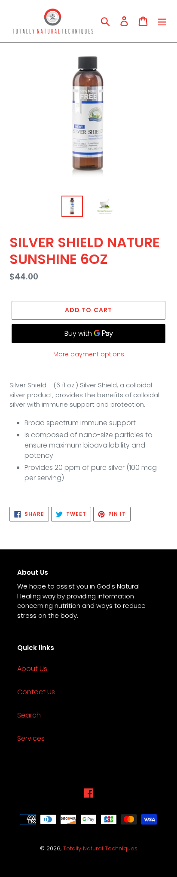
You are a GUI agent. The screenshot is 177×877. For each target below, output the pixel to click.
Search (29, 715)
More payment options (88, 354)
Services (31, 738)
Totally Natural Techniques (100, 848)
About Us (32, 669)
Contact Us (36, 692)
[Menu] (162, 21)
